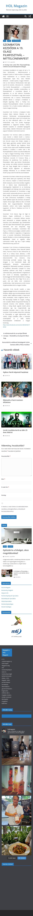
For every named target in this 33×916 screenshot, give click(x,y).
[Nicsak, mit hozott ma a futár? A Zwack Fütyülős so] (16, 780)
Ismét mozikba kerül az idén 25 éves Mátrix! (15, 431)
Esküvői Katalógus (6, 607)
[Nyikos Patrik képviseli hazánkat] (16, 355)
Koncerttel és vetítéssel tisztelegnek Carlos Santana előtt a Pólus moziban (16, 343)
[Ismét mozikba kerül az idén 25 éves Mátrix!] (16, 413)
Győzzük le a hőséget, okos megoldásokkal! (16, 551)
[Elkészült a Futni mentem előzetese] (16, 383)
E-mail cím (5, 487)
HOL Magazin (16, 6)
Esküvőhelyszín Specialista (8, 598)
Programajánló (16, 40)
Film (5, 40)
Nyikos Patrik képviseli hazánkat (15, 372)
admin (13, 62)
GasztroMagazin (5, 587)
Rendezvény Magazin (7, 590)
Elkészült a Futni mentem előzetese (13, 401)
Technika (10, 546)
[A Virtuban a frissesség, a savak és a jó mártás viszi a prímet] (6, 574)
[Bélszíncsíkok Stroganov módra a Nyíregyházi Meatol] (16, 840)
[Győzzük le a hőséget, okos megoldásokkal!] (16, 536)
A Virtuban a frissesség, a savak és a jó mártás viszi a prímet (21, 573)
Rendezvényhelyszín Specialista (9, 596)
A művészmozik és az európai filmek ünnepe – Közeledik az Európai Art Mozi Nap (16, 335)
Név (3, 479)
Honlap (3, 495)
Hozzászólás (5, 456)
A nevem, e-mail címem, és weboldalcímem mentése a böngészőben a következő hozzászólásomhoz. (14, 509)
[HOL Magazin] (3, 16)
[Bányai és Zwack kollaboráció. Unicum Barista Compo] (16, 750)
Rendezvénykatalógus (7, 604)
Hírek (9, 40)
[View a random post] (30, 16)
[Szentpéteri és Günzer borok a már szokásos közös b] (16, 810)
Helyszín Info (4, 593)
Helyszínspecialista (6, 601)
